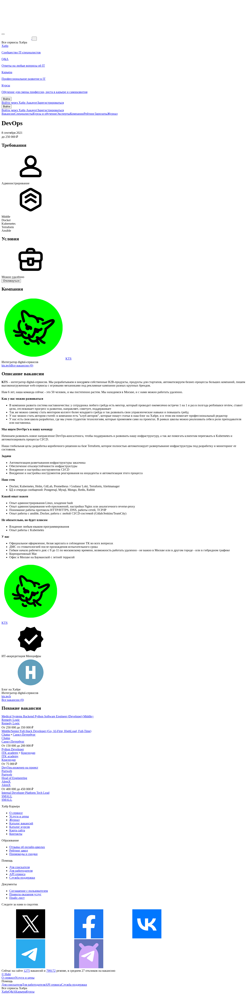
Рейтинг (89, 113)
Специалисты (24, 113)
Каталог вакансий (21, 823)
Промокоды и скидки (23, 854)
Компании (77, 113)
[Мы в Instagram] (205, 937)
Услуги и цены (19, 816)
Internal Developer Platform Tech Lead (25, 792)
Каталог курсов (19, 826)
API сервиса (17, 874)
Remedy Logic (11, 719)
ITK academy (10, 752)
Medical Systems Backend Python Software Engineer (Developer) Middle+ (48, 716)
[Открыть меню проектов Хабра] (3, 34)
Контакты (15, 833)
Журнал (112, 113)
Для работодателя (21, 870)
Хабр (5, 991)
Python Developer (13, 749)
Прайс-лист (17, 897)
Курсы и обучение (45, 113)
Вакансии (8, 113)
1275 (27, 970)
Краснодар (28, 752)
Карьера (20, 991)
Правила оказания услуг (25, 894)
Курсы (30, 991)
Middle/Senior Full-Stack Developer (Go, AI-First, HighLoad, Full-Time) (46, 731)
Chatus (6, 734)
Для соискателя (19, 867)
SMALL (7, 796)
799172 (51, 970)
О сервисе (16, 813)
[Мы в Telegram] (31, 967)
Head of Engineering (14, 778)
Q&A (11, 991)
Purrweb (7, 771)
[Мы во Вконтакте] (147, 937)
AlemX (6, 781)
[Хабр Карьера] (17, 38)
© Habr (6, 974)
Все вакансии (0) (22, 365)
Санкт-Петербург (24, 734)
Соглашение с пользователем (28, 890)
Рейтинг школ (18, 850)
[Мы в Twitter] (31, 937)
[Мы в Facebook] (89, 937)
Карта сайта (17, 830)
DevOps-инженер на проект (20, 767)
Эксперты (63, 113)
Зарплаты (101, 113)
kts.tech (6, 365)
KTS (68, 358)
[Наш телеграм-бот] (89, 967)
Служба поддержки (22, 877)
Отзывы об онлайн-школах (27, 847)
